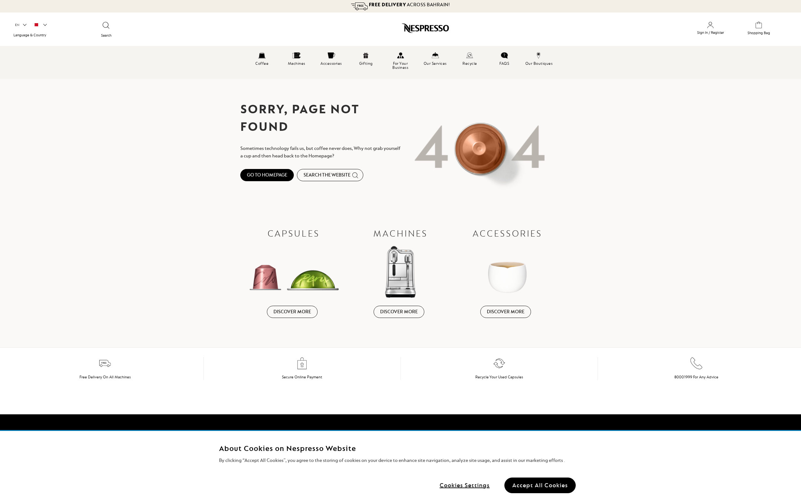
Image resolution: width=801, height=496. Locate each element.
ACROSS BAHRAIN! (409, 5)
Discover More (292, 311)
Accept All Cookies (540, 484)
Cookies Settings (465, 484)
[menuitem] (262, 58)
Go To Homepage (267, 175)
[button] (20, 25)
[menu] (400, 62)
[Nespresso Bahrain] (344, 30)
